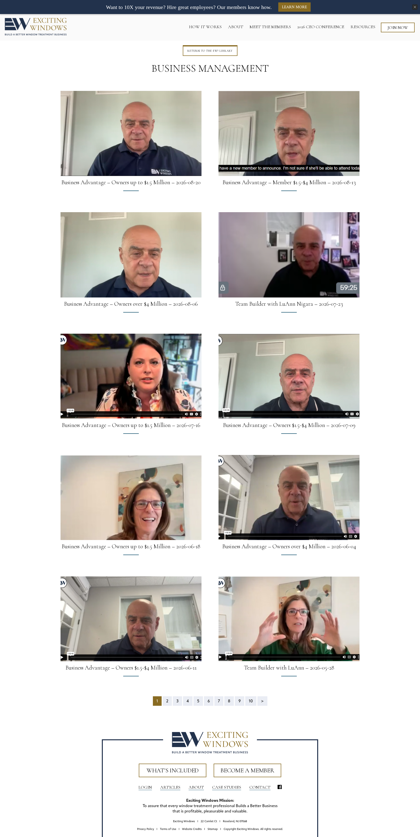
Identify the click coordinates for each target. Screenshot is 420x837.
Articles (170, 787)
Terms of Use (168, 829)
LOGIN (145, 787)
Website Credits (192, 829)
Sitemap (213, 829)
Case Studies (226, 787)
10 (251, 701)
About (196, 787)
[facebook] (280, 787)
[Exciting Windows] (35, 26)
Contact (260, 787)
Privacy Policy (145, 829)
